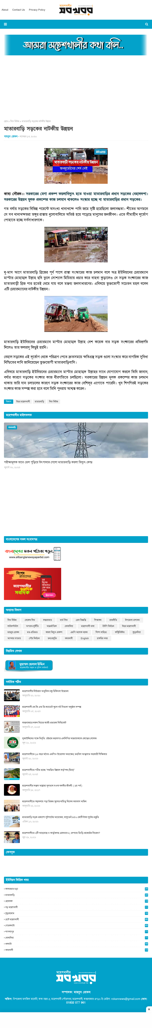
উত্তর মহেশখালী (23, 401)
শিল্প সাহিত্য (101, 632)
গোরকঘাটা (76, 925)
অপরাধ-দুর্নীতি (32, 626)
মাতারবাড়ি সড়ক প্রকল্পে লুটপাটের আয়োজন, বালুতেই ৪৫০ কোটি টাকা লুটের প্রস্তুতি (60, 817)
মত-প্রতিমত (32, 632)
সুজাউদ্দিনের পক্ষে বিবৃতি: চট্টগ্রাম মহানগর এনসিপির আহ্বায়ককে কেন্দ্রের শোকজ (59, 738)
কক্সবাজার (47, 620)
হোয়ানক (76, 901)
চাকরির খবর (102, 638)
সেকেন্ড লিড (30, 620)
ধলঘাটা (76, 943)
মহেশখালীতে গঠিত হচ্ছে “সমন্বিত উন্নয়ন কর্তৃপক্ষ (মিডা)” (48, 770)
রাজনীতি (113, 620)
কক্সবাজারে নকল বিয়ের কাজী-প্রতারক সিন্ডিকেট (44, 722)
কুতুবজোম (76, 913)
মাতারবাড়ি (39, 401)
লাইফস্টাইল (13, 626)
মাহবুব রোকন (13, 632)
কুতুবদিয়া (137, 632)
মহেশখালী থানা (87, 626)
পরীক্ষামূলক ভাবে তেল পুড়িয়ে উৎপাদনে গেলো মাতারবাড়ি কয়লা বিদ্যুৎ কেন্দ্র (48, 462)
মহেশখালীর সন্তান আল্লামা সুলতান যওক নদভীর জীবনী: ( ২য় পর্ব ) (52, 785)
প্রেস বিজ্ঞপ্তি (81, 620)
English (85, 638)
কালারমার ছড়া (76, 889)
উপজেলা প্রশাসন (132, 620)
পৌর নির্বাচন (34, 638)
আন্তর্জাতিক (52, 626)
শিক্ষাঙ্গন (97, 620)
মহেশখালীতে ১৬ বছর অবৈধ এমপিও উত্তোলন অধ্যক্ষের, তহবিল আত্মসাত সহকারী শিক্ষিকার (64, 754)
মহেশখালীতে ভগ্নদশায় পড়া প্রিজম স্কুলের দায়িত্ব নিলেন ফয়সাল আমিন (54, 801)
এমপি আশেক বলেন (78, 632)
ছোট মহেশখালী (76, 919)
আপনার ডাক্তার (14, 638)
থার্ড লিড (64, 620)
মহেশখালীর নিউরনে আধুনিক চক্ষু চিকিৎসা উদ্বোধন (45, 691)
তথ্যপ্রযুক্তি (52, 638)
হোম (6, 121)
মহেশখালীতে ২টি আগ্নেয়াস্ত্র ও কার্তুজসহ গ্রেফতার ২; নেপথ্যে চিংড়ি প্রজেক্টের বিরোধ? (61, 833)
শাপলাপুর (76, 931)
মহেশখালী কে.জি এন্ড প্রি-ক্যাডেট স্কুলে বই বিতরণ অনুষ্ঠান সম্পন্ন (51, 707)
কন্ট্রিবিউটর (119, 632)
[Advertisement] (76, 86)
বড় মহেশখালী (76, 907)
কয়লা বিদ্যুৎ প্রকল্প (54, 632)
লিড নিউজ (14, 121)
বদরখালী (69, 638)
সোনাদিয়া (69, 626)
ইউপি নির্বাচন (108, 626)
